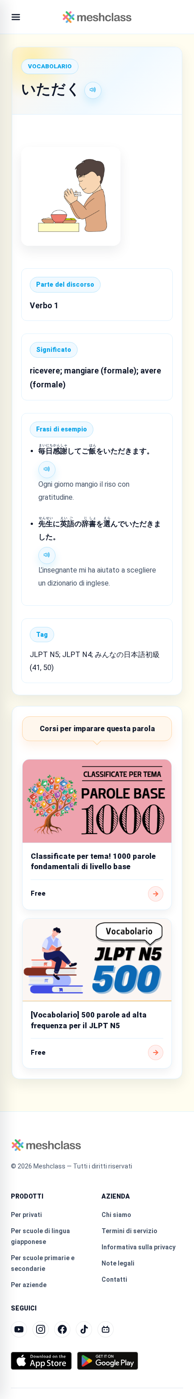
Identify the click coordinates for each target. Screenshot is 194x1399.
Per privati (26, 1214)
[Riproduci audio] (93, 90)
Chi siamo (116, 1214)
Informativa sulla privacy (139, 1247)
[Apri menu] (15, 17)
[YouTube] (19, 1329)
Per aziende (28, 1284)
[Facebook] (62, 1329)
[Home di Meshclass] (97, 17)
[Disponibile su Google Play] (107, 1361)
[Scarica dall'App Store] (41, 1361)
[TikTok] (84, 1329)
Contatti (114, 1279)
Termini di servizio (129, 1231)
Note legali (118, 1263)
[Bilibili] (105, 1329)
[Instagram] (40, 1329)
